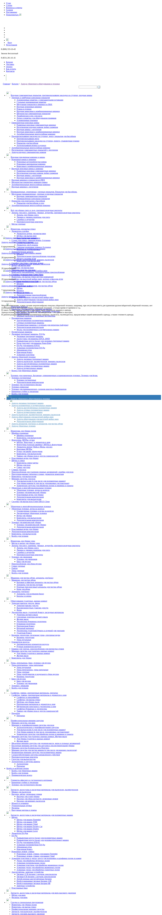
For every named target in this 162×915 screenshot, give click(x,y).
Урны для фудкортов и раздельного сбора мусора (38, 674)
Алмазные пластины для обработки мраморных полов (40, 865)
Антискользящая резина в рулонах (31, 145)
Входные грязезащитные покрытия (32, 196)
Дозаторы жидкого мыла (27, 615)
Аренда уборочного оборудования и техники (40, 84)
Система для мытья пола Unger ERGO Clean (31, 501)
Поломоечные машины (22, 318)
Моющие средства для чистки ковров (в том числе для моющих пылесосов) (44, 750)
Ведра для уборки (24, 516)
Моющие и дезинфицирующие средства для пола (33, 725)
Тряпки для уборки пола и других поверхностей (37, 456)
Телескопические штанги (22, 252)
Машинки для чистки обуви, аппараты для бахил (32, 578)
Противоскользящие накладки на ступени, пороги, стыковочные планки (48, 141)
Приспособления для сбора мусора (27, 564)
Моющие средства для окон (23, 723)
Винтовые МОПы (24, 449)
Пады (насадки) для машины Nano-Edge (34, 343)
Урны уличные (18, 571)
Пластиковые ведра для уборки (25, 458)
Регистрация (11, 45)
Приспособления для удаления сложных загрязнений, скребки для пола (42, 472)
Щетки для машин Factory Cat (29, 826)
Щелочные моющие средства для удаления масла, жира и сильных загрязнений (46, 743)
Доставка (10, 64)
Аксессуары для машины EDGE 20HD (33, 339)
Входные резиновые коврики (29, 107)
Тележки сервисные (20, 387)
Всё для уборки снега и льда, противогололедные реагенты (36, 210)
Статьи (9, 5)
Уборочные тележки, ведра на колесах (33, 490)
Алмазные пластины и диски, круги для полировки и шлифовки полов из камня (46, 858)
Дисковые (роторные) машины (30, 336)
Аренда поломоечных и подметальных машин (32, 405)
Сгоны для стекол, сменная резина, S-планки (31, 240)
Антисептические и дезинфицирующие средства (38, 727)
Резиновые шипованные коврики (31, 164)
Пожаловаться (12, 15)
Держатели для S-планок (27, 245)
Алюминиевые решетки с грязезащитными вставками (40, 100)
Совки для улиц (23, 467)
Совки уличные (18, 566)
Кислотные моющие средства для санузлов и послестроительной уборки (43, 746)
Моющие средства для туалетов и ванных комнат (33, 651)
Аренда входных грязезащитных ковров (29, 152)
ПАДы (14, 836)
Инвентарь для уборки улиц (23, 541)
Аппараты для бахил (20, 591)
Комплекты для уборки (22, 658)
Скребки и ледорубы (26, 219)
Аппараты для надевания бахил (30, 594)
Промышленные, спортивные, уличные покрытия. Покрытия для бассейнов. (44, 192)
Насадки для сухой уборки (28, 796)
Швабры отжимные (20, 433)
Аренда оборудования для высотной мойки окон (33, 297)
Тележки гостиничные (21, 378)
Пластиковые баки (20, 888)
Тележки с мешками (20, 686)
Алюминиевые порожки (27, 120)
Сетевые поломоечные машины (30, 323)
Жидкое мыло (22, 619)
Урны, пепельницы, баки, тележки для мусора (31, 663)
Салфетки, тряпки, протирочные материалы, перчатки (34, 693)
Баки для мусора (24, 561)
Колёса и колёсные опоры (17, 768)
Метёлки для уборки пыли (28, 702)
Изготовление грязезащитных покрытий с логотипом (35, 150)
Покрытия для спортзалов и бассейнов (28, 201)
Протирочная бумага (25, 626)
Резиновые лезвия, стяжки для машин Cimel (36, 856)
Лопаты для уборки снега (28, 215)
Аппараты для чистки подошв (30, 585)
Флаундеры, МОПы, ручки (23, 440)
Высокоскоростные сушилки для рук (32, 608)
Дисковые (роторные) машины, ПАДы (28, 334)
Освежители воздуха (20, 642)
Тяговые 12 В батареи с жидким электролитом (37, 874)
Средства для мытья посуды (24, 759)
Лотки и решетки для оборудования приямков (36, 118)
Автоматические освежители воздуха (33, 644)
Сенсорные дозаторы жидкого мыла (32, 617)
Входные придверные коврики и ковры (28, 157)
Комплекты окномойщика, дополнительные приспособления (38, 272)
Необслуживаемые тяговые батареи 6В (33, 883)
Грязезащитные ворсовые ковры (25, 123)
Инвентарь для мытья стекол (23, 229)
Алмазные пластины (25, 355)
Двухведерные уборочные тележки (32, 513)
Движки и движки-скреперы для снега (33, 217)
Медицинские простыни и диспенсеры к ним (36, 706)
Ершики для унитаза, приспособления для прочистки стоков (38, 649)
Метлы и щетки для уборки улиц (26, 543)
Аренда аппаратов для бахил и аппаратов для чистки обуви (37, 424)
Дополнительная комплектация (30, 327)
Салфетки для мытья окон (23, 268)
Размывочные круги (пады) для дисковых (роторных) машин (43, 341)
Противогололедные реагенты (30, 222)
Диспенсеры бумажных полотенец (31, 621)
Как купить (11, 69)
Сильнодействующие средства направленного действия (36, 755)
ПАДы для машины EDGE (28, 345)
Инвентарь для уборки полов (23, 431)
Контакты (10, 71)
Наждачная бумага (24, 352)
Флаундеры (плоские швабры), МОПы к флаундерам (39, 445)
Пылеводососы (23, 314)
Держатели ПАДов (20, 833)
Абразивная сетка (24, 350)
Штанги (20, 284)
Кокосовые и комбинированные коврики (34, 166)
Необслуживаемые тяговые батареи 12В (34, 881)
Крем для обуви (23, 589)
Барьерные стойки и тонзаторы (25, 391)
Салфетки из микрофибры (28, 697)
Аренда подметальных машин (30, 368)
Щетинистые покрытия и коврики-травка (29, 182)
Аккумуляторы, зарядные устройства (28, 872)
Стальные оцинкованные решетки (31, 102)
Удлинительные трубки (22, 806)
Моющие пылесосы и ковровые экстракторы (36, 316)
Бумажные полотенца (26, 624)
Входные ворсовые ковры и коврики (27, 169)
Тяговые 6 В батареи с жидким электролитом (36, 877)
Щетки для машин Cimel (27, 824)
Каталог (9, 62)
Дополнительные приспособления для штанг (36, 256)
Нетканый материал (25, 628)
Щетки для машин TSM (27, 822)
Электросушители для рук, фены (26, 603)
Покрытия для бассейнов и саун (30, 203)
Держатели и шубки (20, 231)
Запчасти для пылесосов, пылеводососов (29, 911)
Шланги (20, 290)
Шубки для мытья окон (27, 236)
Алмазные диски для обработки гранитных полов (38, 870)
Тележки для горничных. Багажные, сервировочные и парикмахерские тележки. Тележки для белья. (54, 375)
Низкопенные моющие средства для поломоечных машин (37, 752)
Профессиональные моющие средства (27, 720)
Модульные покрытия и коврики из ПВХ (34, 104)
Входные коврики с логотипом (25, 187)
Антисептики (22, 764)
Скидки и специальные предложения (27, 902)
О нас (8, 3)
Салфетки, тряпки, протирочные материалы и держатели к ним (39, 695)
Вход (10, 43)
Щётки (20, 288)
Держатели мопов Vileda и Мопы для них (34, 447)
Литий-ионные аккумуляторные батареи (34, 879)
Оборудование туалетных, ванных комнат (29, 601)
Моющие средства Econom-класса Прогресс (30, 748)
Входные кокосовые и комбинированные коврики (38, 111)
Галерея (9, 10)
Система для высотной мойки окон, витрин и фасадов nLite (37, 279)
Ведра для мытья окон (21, 265)
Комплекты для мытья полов (29, 438)
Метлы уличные (18, 224)
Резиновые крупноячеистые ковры (32, 162)
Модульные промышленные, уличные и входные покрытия (37, 194)
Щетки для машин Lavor (27, 831)
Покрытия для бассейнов (27, 143)
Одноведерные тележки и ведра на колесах (35, 511)
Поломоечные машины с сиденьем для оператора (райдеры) (42, 325)
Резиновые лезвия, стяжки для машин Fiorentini (37, 854)
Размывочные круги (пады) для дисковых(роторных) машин (43, 840)
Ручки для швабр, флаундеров (29, 451)
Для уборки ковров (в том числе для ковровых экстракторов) (43, 483)
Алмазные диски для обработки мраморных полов (38, 867)
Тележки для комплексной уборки (31, 492)
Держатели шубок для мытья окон (31, 233)
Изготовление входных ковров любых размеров (37, 127)
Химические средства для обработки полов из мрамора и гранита (45, 486)
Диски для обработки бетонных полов (33, 861)
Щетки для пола (24, 465)
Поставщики (11, 12)
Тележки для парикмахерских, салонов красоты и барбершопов (39, 389)
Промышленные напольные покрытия (33, 199)
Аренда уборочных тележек (24, 426)
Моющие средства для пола (23, 479)
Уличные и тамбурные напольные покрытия (31, 98)
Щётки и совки (18, 460)
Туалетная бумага (24, 633)
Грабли (15, 568)
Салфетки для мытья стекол (28, 700)
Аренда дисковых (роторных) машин (33, 359)
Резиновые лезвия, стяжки (23, 851)
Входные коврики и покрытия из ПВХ (28, 180)
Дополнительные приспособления (31, 295)
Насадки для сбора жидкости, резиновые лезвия (37, 799)
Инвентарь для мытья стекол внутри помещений (33, 277)
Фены (19, 610)
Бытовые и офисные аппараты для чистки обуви (37, 582)
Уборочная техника (19, 307)
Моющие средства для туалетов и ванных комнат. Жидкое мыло (39, 736)
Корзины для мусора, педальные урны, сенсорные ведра (36, 635)
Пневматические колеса (22, 775)
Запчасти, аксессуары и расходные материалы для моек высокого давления (43, 893)
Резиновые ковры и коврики (24, 159)
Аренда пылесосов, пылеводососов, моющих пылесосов (41, 361)
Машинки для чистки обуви (24, 580)
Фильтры (15, 808)
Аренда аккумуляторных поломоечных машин (37, 364)
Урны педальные (24, 640)
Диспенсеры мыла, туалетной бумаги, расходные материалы (38, 612)
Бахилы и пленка (24, 596)
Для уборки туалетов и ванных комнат (33, 653)
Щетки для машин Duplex (28, 829)
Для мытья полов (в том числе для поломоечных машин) (41, 481)
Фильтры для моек (19, 897)
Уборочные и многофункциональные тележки (32, 488)
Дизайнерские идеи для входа (29, 116)
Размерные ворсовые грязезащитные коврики (36, 125)
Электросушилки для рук (27, 605)
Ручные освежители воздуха (29, 646)
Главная (6, 84)
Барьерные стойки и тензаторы (25, 782)
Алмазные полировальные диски (31, 863)
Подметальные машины (22, 332)
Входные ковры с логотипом (29, 129)
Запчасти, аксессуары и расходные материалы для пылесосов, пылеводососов (44, 790)
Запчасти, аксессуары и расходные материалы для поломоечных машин (42, 815)
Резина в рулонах (24, 109)
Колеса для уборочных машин (24, 370)
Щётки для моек (19, 895)
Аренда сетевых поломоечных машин (33, 366)
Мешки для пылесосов (21, 792)
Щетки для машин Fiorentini (29, 820)
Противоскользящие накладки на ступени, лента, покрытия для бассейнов (44, 136)
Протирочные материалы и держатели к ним (36, 704)
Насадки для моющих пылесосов (31, 801)
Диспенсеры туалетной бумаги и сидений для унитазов (41, 631)
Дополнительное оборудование (30, 302)
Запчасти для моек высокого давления (28, 914)
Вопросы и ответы (14, 8)
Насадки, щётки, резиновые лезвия (27, 794)
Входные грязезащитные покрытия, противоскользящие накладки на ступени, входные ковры (51, 95)
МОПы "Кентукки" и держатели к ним (33, 442)
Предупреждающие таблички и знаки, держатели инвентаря (38, 474)
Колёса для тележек (20, 394)
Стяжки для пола (19, 470)
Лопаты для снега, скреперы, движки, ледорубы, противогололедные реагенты (46, 213)
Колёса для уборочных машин (24, 771)
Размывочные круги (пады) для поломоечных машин (40, 838)
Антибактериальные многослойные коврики (36, 134)
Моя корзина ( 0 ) (16, 77)
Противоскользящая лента (28, 139)
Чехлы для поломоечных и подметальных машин (38, 329)
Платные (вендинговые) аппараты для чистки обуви (39, 587)
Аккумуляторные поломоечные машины (34, 320)
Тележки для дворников (22, 557)
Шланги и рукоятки (20, 803)
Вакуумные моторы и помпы (24, 810)
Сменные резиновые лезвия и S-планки (34, 247)
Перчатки (16, 713)
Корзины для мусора (25, 637)
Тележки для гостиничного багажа (27, 385)
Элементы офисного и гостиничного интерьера (31, 780)
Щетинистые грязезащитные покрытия (33, 113)
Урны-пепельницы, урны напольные (27, 665)
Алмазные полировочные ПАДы (31, 348)
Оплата (9, 67)
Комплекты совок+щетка (27, 463)
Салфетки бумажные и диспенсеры (32, 709)
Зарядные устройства (26, 886)
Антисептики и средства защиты (26, 761)
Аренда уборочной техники (24, 357)
